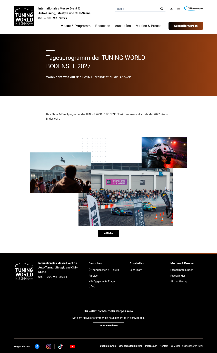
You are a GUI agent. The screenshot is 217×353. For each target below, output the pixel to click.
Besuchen (95, 263)
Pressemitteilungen (181, 270)
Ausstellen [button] (123, 26)
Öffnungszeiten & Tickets (104, 270)
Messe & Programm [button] (76, 26)
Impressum (151, 346)
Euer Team (136, 270)
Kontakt (164, 346)
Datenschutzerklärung (130, 346)
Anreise (93, 275)
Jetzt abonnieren (108, 325)
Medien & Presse (148, 26)
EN (178, 8)
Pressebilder (177, 275)
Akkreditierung (179, 281)
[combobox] (140, 9)
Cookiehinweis (108, 346)
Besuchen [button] (102, 26)
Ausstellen (137, 263)
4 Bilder (108, 233)
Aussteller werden (186, 25)
